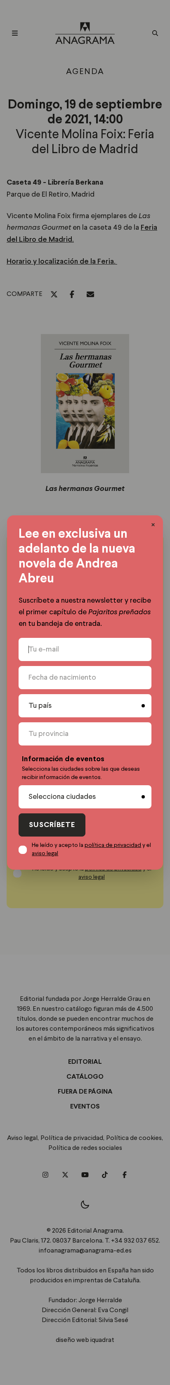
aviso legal (45, 853)
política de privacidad (113, 845)
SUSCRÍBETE (52, 825)
